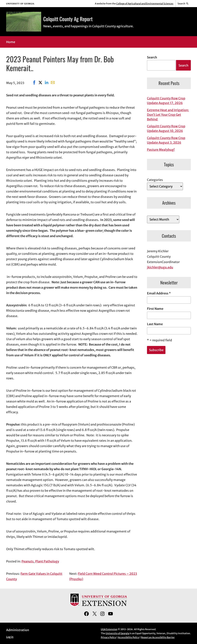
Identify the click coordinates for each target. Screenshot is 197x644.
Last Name (155, 324)
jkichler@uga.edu (160, 267)
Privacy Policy (108, 637)
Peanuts (28, 561)
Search (152, 57)
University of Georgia (117, 633)
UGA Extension (109, 629)
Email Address (159, 293)
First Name (155, 309)
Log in (9, 637)
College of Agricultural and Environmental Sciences (144, 3)
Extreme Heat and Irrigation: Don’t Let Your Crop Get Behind (168, 114)
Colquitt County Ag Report (68, 19)
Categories (155, 180)
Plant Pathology (47, 561)
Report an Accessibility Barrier (158, 637)
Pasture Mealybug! (161, 150)
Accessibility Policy (128, 637)
